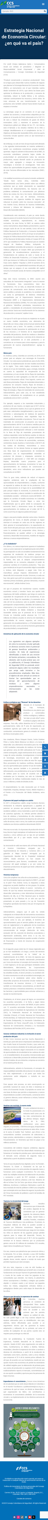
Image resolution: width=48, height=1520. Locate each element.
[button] (43, 4)
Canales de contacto (24, 1499)
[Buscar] (45, 11)
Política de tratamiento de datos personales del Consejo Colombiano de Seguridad (24, 1487)
